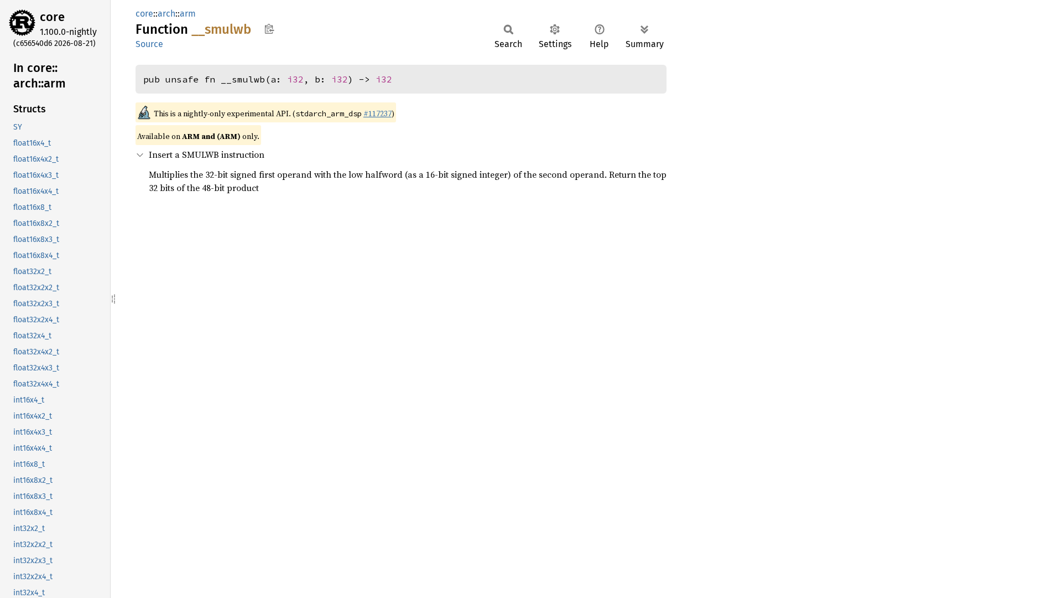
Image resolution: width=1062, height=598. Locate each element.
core (52, 16)
